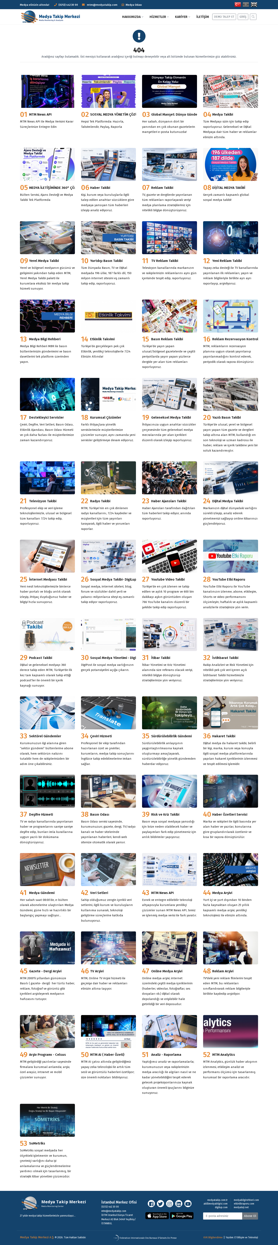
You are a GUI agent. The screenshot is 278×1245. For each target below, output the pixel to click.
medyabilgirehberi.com (246, 1200)
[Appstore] (157, 1215)
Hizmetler (158, 17)
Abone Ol (250, 1216)
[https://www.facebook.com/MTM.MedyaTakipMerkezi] (151, 1203)
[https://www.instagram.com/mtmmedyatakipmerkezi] (169, 1203)
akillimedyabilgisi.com (216, 1203)
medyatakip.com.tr (217, 1200)
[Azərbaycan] (246, 4)
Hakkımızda (131, 17)
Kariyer (181, 17)
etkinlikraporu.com (244, 1203)
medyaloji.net (241, 1207)
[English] (254, 4)
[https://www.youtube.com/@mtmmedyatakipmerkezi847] (188, 1203)
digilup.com (221, 1207)
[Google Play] (182, 1215)
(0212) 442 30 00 (68, 4)
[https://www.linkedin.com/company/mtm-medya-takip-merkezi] (178, 1203)
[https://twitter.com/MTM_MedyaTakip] (160, 1203)
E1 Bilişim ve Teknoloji (246, 1237)
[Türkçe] (237, 4)
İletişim (202, 17)
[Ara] (252, 16)
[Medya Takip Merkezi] (52, 16)
